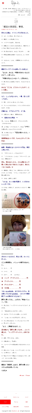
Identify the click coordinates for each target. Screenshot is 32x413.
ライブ (26, 397)
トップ (5, 397)
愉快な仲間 (16, 406)
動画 (27, 402)
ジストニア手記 (5, 406)
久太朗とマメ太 (4, 29)
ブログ (5, 402)
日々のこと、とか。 (13, 29)
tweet (22, 375)
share (28, 375)
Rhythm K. (15, 411)
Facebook (26, 406)
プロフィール (16, 397)
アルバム (16, 402)
